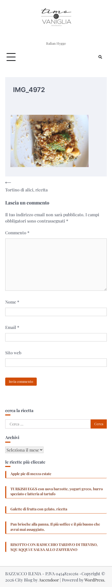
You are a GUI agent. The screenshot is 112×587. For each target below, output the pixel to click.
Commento (17, 232)
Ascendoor (49, 580)
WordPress (94, 580)
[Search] (100, 57)
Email (12, 327)
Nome (12, 302)
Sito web (13, 352)
